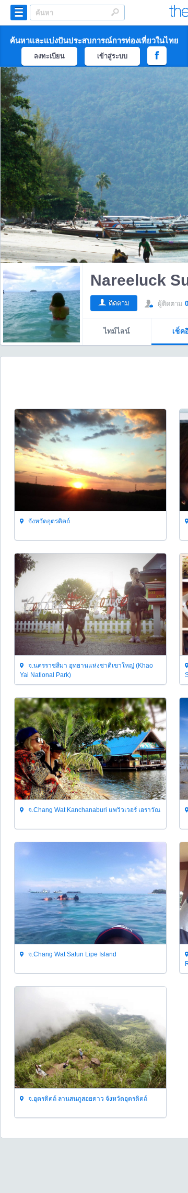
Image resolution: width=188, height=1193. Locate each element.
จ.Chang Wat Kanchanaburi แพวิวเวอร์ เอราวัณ (93, 810)
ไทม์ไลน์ (116, 331)
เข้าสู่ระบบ (112, 56)
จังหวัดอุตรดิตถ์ (48, 521)
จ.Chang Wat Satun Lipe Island (71, 954)
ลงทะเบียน (49, 56)
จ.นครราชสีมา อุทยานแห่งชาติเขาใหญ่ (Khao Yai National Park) (86, 670)
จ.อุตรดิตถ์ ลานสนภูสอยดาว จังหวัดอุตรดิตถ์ (87, 1098)
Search (115, 12)
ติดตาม (119, 303)
